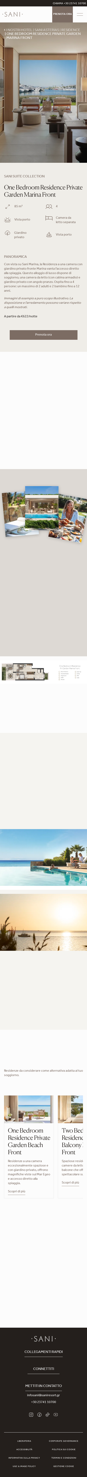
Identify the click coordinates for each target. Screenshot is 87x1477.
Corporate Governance (64, 1441)
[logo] (12, 14)
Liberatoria (24, 1441)
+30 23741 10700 (43, 1402)
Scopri (8, 1017)
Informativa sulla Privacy (24, 1458)
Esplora (43, 1289)
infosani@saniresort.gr (43, 1395)
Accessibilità (24, 1450)
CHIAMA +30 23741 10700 (69, 3)
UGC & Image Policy (24, 1467)
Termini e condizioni (63, 1458)
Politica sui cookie (64, 1450)
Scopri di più (12, 817)
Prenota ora (62, 14)
